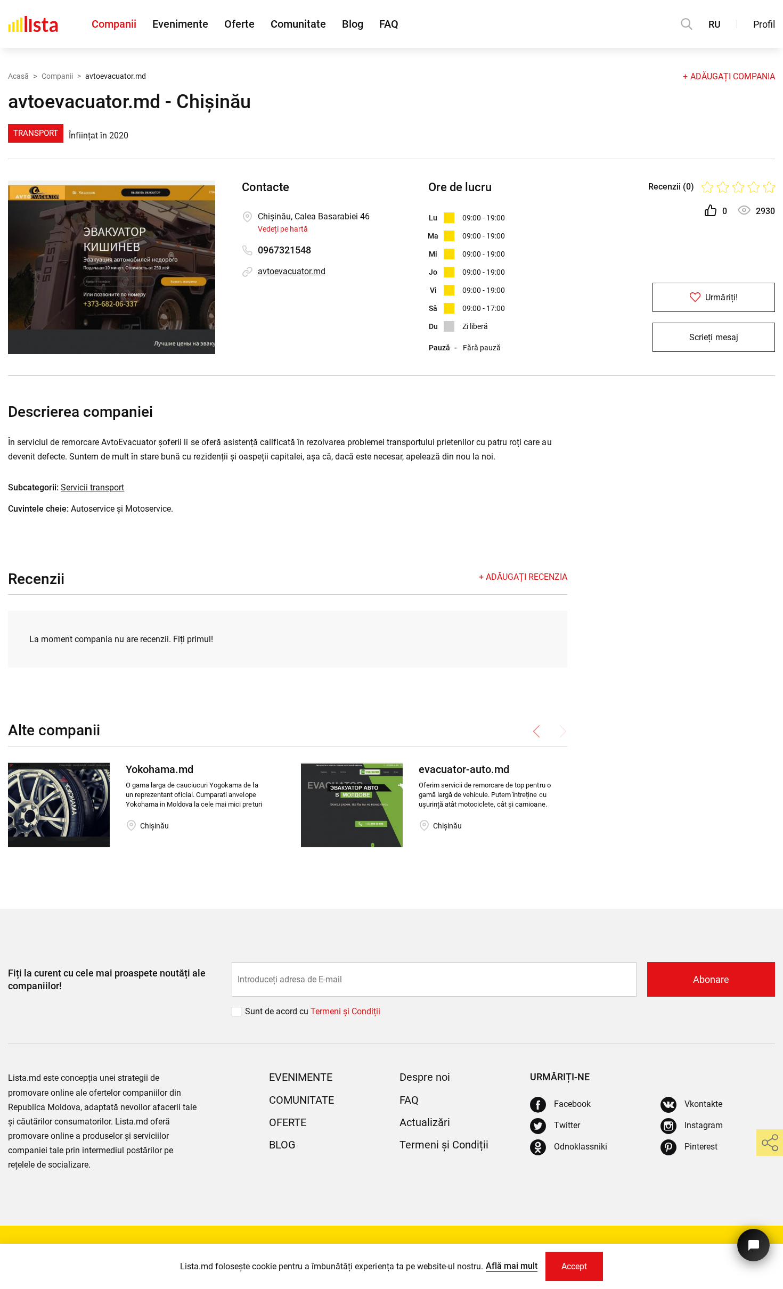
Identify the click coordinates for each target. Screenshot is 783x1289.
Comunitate (298, 24)
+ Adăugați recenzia (523, 577)
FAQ (388, 24)
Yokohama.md (159, 769)
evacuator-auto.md (464, 769)
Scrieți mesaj (713, 337)
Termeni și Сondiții (345, 1011)
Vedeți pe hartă (283, 229)
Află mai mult (511, 1266)
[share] (769, 1142)
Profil (764, 24)
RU (714, 24)
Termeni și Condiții (443, 1144)
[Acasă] (33, 24)
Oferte (239, 24)
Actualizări (424, 1122)
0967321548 (284, 250)
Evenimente (180, 24)
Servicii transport (92, 487)
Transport (35, 133)
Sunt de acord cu (278, 1011)
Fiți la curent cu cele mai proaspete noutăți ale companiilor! (107, 979)
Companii (114, 24)
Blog (352, 24)
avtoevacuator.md (291, 271)
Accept (574, 1266)
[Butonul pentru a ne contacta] (753, 1245)
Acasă (18, 76)
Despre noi (424, 1077)
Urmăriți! (720, 297)
